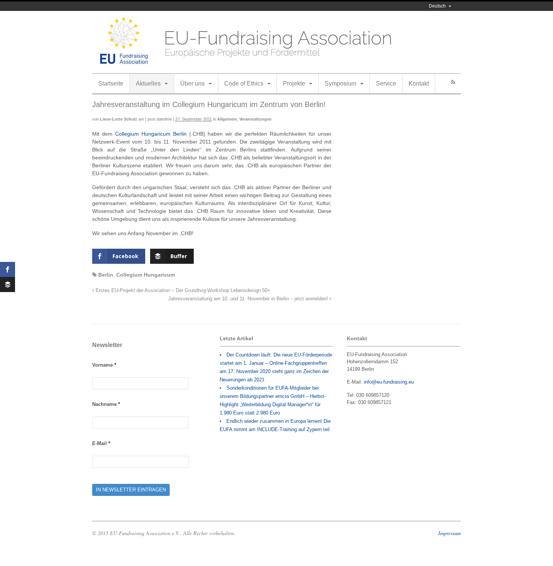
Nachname (106, 404)
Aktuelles (148, 83)
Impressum (449, 533)
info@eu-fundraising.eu (389, 382)
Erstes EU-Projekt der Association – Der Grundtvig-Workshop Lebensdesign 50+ (182, 290)
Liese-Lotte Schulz (118, 119)
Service (386, 83)
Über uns (192, 83)
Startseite (110, 83)
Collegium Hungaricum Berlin (151, 134)
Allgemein (227, 119)
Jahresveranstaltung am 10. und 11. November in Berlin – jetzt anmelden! (249, 298)
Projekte (294, 83)
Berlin (105, 275)
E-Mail (101, 443)
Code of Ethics (243, 83)
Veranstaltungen (255, 119)
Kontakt (419, 83)
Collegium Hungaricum (145, 275)
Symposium (340, 83)
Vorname (104, 365)
